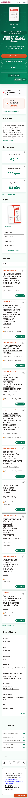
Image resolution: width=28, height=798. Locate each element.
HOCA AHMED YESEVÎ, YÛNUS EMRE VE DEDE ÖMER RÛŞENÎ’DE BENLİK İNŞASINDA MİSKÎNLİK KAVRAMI (12, 278)
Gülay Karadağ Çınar (14, 467)
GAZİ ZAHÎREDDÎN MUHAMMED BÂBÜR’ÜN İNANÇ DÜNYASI (10, 489)
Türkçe (18, 2)
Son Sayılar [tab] (8, 226)
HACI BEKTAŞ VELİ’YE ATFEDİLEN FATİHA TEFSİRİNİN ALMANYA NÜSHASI (12, 349)
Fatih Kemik (14, 433)
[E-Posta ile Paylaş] (23, 762)
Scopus (11, 75)
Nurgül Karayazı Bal (8, 286)
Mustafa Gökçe (6, 538)
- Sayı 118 (9, 232)
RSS (23, 713)
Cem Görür (5, 575)
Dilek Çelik (5, 467)
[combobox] (14, 264)
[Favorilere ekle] (23, 271)
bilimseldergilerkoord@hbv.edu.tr (13, 678)
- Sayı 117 (9, 236)
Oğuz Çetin (5, 609)
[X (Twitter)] (14, 762)
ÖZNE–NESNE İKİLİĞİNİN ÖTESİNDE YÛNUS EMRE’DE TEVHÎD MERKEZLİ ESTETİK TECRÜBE (12, 600)
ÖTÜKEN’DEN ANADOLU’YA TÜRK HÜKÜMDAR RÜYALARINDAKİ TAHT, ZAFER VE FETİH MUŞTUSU (12, 458)
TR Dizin (17, 75)
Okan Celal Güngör (17, 356)
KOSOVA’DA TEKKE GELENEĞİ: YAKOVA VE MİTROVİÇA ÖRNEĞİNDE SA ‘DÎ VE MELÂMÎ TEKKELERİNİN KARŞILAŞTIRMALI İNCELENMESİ (12, 422)
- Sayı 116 (9, 241)
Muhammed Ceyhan (8, 394)
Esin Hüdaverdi (6, 433)
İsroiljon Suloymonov (8, 496)
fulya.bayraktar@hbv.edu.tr (11, 689)
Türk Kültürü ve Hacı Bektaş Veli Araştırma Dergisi (14, 39)
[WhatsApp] (9, 762)
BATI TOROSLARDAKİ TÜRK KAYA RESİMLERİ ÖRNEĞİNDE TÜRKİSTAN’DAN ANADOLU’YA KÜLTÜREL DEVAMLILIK (12, 527)
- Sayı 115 (9, 245)
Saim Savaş (6, 327)
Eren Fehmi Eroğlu (16, 538)
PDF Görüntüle (20, 295)
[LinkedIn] (18, 762)
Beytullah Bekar (7, 356)
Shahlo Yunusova (7, 498)
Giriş (24, 2)
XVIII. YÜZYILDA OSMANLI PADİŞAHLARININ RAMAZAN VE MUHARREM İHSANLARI (10, 565)
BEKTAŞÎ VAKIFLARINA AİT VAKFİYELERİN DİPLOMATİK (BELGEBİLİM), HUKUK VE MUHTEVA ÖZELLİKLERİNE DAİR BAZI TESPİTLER (12, 383)
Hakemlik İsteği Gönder (15, 61)
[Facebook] (4, 762)
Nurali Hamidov (16, 498)
